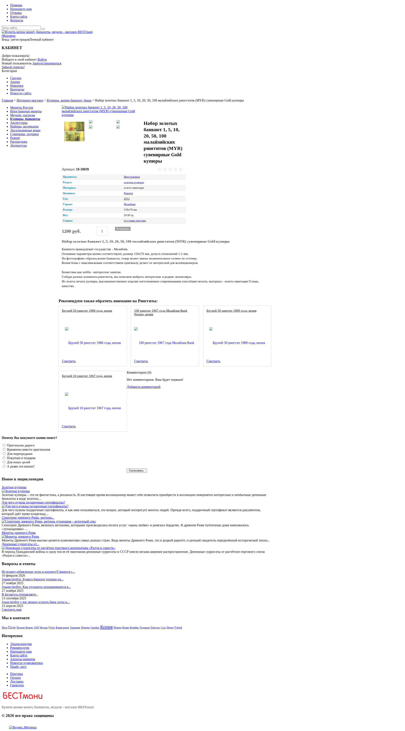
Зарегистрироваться (46, 63)
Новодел (155, 627)
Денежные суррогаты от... (20, 544)
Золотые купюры (14, 487)
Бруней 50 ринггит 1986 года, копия (87, 310)
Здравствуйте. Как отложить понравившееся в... (36, 587)
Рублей (178, 627)
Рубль (52, 627)
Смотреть (69, 361)
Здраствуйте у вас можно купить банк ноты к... (36, 602)
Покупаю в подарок (21, 458)
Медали (20, 627)
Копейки (134, 627)
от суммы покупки (135, 220)
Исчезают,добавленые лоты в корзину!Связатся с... (38, 571)
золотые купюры (134, 182)
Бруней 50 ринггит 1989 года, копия (231, 310)
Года (12, 627)
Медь (4, 627)
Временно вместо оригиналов (28, 449)
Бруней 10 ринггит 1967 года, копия (87, 376)
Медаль (44, 627)
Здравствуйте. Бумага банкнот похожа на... (32, 579)
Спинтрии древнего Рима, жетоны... (28, 517)
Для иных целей (18, 462)
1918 (36, 627)
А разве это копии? (20, 466)
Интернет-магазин (30, 100)
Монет (170, 627)
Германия (75, 627)
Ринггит (128, 193)
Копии (125, 627)
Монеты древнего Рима (19, 533)
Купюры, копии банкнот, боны (69, 100)
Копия (106, 626)
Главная (7, 100)
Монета (117, 627)
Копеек (29, 627)
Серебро (94, 627)
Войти (42, 59)
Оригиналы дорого (20, 445)
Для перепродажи (19, 454)
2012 (127, 198)
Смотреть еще (12, 609)
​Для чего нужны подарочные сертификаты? (33, 502)
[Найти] (43, 28)
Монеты (85, 627)
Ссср (163, 627)
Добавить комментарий (144, 387)
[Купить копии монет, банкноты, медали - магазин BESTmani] (47, 32)
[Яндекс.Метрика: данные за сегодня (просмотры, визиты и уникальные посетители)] (22, 727)
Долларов (144, 627)
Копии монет (62, 627)
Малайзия (129, 204)
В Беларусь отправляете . (20, 594)
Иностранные (132, 176)
